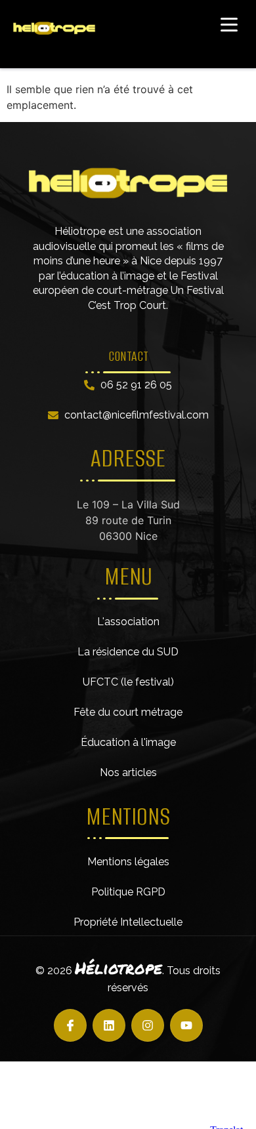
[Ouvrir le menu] (229, 24)
